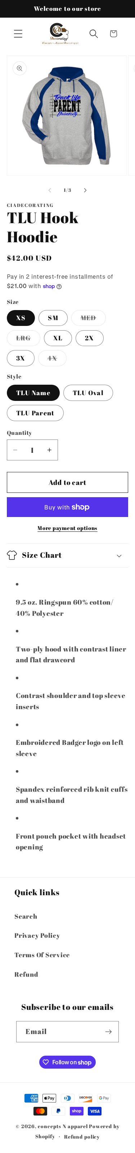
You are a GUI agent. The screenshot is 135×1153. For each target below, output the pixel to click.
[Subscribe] (108, 1031)
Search (25, 916)
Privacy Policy (37, 935)
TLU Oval (88, 392)
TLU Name (33, 392)
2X (89, 337)
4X (57, 359)
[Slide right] (85, 190)
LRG (28, 339)
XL (58, 337)
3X (21, 358)
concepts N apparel (63, 1126)
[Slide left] (50, 190)
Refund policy (82, 1136)
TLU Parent (35, 412)
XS (21, 317)
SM (53, 317)
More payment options (67, 527)
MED (93, 319)
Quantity (19, 433)
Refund (26, 974)
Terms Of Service (42, 954)
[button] (18, 34)
